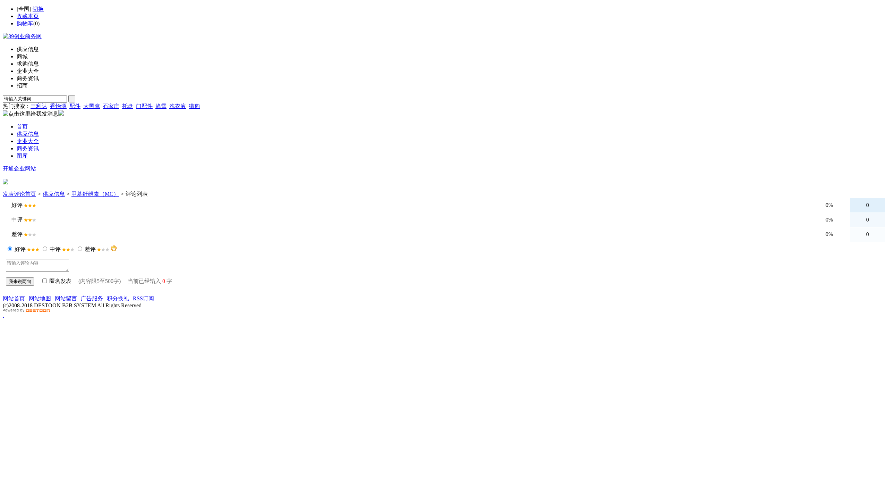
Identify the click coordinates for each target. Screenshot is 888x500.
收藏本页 (28, 16)
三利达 (39, 106)
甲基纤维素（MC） (95, 194)
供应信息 (54, 194)
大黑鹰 (91, 106)
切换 (38, 9)
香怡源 (58, 106)
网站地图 (40, 298)
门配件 (144, 106)
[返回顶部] (3, 315)
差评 (90, 249)
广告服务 (92, 298)
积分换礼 (118, 298)
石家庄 (111, 106)
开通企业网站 (19, 169)
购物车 (25, 23)
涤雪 (160, 106)
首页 (30, 194)
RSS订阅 (143, 298)
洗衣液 (177, 106)
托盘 (127, 106)
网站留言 (66, 298)
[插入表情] (114, 248)
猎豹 (194, 106)
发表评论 (14, 194)
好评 (20, 249)
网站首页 (14, 298)
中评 (55, 249)
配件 (74, 106)
